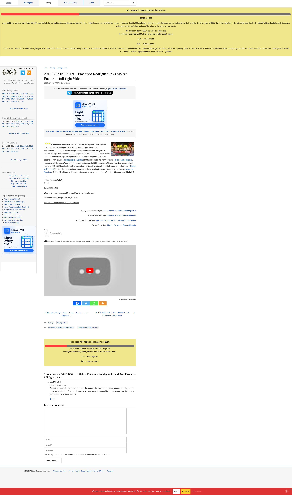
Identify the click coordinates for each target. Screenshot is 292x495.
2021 (3, 102)
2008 (8, 96)
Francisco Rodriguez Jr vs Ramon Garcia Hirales (116, 220)
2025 (22, 102)
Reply (52, 399)
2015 (8, 99)
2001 (8, 94)
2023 (13, 102)
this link (110, 241)
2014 (3, 99)
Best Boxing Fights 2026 (19, 108)
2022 (8, 102)
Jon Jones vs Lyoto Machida (19, 178)
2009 (13, 96)
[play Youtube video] (90, 270)
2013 (31, 96)
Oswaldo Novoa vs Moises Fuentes (121, 215)
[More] (103, 303)
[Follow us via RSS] (29, 74)
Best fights (28, 3)
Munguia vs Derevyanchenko (14, 209)
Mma (92, 3)
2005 (26, 94)
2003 (17, 94)
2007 (3, 96)
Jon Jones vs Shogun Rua (13, 220)
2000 (3, 94)
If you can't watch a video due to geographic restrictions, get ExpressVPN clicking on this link (86, 131)
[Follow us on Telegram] (23, 74)
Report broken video (127, 299)
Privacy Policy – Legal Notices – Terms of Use (86, 471)
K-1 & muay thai (70, 3)
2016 (13, 99)
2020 (31, 99)
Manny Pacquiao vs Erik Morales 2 (16, 207)
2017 (17, 99)
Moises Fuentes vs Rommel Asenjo (121, 225)
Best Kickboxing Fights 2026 (19, 133)
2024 (17, 102)
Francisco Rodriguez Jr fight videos (61, 327)
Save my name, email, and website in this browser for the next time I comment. (77, 455)
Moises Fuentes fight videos (88, 327)
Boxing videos (62, 68)
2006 (31, 94)
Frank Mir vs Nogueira (19, 186)
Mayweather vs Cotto (18, 184)
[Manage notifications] (286, 491)
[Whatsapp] (94, 303)
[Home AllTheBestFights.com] (9, 75)
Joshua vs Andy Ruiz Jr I (12, 217)
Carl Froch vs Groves (11, 212)
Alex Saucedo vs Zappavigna (14, 202)
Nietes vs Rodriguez (123, 160)
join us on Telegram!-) (117, 89)
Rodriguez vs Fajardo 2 (73, 160)
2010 (17, 96)
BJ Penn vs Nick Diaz (18, 181)
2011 (22, 96)
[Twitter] (86, 303)
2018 (22, 99)
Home (8, 3)
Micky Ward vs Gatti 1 (12, 223)
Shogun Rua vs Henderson (19, 176)
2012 (26, 96)
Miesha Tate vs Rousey (12, 215)
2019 (26, 99)
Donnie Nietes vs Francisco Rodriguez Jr (119, 211)
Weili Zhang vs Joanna (12, 204)
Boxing (48, 3)
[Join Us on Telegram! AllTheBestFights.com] (90, 94)
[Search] (133, 2)
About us (110, 471)
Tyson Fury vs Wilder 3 (12, 199)
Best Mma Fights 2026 (19, 160)
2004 (22, 94)
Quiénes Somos (59, 471)
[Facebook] (77, 303)
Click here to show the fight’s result (61, 203)
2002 (13, 94)
